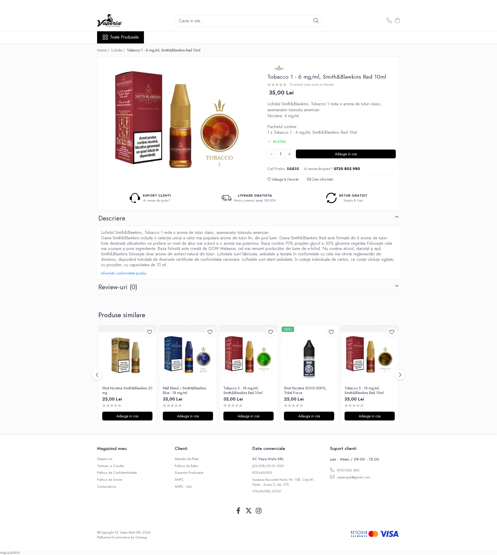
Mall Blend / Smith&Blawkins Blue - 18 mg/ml (184, 390)
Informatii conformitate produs (123, 273)
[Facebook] (238, 511)
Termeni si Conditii (110, 466)
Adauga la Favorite (284, 179)
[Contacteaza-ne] (389, 21)
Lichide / (118, 50)
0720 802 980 (347, 470)
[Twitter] (248, 511)
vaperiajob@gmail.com (353, 477)
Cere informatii (322, 179)
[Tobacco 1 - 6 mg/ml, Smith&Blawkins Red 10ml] (177, 118)
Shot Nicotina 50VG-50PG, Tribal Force (305, 390)
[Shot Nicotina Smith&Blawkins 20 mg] (127, 354)
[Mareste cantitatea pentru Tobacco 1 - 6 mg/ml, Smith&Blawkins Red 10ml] (289, 154)
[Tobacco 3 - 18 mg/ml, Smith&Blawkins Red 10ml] (248, 354)
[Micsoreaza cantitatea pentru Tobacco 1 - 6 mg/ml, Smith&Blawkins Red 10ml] (271, 154)
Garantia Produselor (189, 472)
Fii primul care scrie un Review (312, 84)
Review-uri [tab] (117, 287)
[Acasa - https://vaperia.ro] (123, 20)
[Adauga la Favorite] (149, 331)
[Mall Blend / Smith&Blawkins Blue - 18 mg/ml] (188, 354)
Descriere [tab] (111, 218)
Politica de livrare (109, 479)
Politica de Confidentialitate (117, 472)
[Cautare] (316, 21)
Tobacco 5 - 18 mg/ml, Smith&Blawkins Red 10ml (364, 390)
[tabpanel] (177, 118)
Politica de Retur (186, 466)
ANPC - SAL (183, 486)
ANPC (179, 479)
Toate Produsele (124, 37)
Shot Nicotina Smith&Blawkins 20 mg (127, 390)
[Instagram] (258, 511)
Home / (103, 50)
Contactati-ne (106, 486)
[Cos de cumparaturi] (397, 21)
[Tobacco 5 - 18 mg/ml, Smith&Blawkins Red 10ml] (369, 354)
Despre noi (104, 459)
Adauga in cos (346, 154)
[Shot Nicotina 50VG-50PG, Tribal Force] (309, 354)
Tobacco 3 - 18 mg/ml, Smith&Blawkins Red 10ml (242, 390)
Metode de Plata (187, 459)
